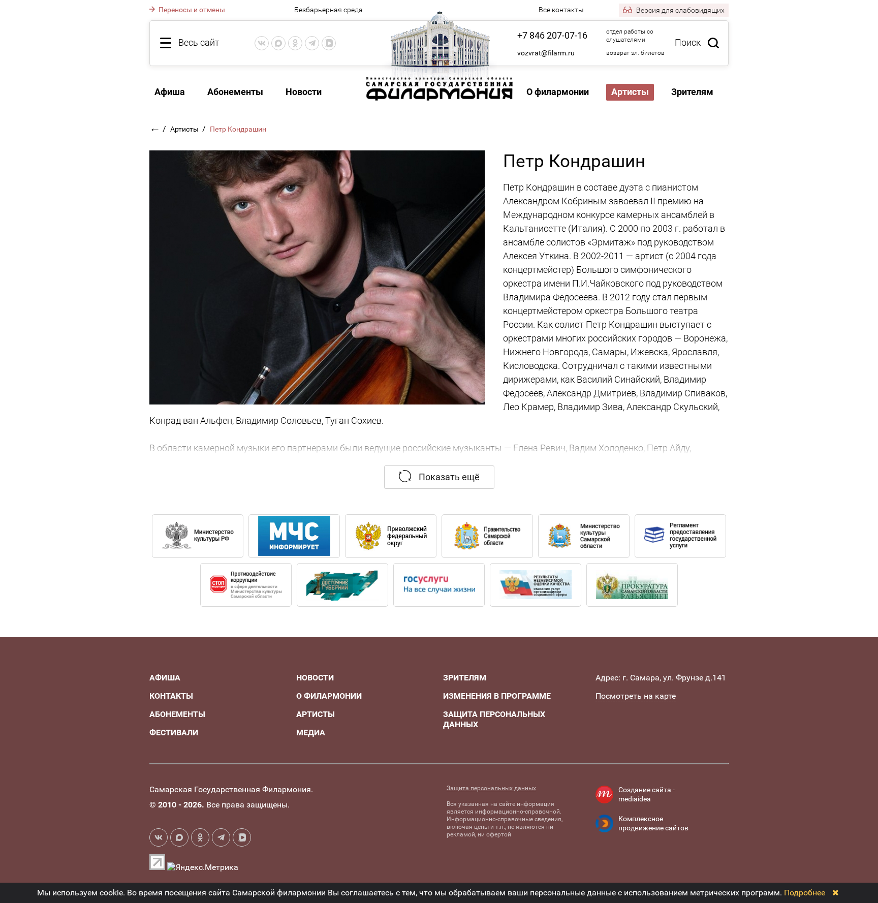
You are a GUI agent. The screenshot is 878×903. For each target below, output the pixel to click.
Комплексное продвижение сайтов (653, 823)
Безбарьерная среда (328, 10)
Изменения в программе (497, 696)
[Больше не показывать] (835, 892)
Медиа (310, 732)
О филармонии (557, 91)
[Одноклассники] (295, 43)
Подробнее (804, 892)
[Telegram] (312, 43)
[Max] (278, 43)
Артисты (185, 129)
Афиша (169, 91)
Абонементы (235, 91)
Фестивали (173, 732)
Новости (304, 91)
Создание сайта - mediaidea (646, 794)
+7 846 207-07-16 (552, 35)
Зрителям (692, 91)
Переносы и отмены (191, 10)
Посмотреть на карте (635, 696)
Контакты (171, 696)
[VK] (262, 43)
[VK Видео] (329, 43)
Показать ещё (448, 477)
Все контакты (561, 10)
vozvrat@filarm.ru (546, 53)
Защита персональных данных (491, 788)
